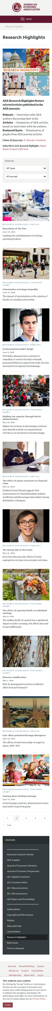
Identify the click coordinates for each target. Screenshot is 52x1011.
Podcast (14, 149)
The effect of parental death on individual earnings (25, 612)
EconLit (25, 970)
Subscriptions (13, 909)
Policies (10, 920)
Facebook (41, 140)
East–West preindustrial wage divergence (24, 735)
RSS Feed (23, 149)
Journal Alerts (13, 931)
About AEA (29, 975)
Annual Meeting (26, 966)
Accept (8, 1005)
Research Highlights (14, 26)
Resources (14, 970)
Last (9, 825)
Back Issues (12, 942)
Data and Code (14, 926)
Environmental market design (18, 349)
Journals (10, 840)
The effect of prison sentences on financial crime (25, 482)
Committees (37, 970)
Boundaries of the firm (14, 228)
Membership (15, 975)
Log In (40, 975)
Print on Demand (15, 948)
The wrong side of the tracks (17, 550)
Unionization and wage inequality (20, 289)
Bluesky (31, 140)
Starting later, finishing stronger (19, 796)
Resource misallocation (14, 677)
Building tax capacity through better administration (22, 418)
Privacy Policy (39, 999)
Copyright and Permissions (20, 915)
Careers (40, 966)
